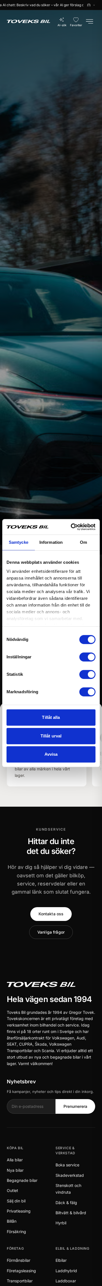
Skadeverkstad (70, 1175)
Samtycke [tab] (18, 542)
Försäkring (16, 1231)
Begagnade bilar (22, 1180)
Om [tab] (83, 542)
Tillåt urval (51, 735)
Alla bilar (15, 1159)
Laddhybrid (66, 1270)
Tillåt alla (51, 717)
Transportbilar (20, 1280)
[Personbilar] (91, 4)
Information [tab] (51, 542)
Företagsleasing (21, 1270)
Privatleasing (19, 1211)
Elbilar (61, 1260)
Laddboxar (66, 1280)
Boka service (67, 1164)
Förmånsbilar (18, 1260)
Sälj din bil (16, 1200)
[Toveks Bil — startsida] (28, 21)
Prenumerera (75, 1106)
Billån (11, 1221)
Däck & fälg (66, 1202)
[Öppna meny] (89, 21)
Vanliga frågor (51, 932)
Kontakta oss (51, 913)
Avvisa (51, 754)
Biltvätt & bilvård (71, 1212)
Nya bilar (15, 1170)
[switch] (87, 656)
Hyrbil (61, 1222)
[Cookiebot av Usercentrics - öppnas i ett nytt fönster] (71, 527)
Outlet (12, 1190)
